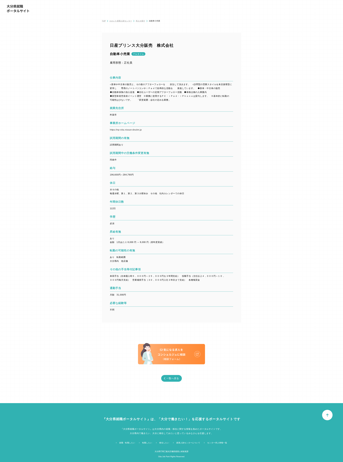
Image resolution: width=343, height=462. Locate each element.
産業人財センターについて (188, 443)
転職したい (147, 443)
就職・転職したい (127, 443)
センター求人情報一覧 (217, 443)
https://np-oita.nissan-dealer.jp (126, 130)
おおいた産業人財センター (120, 21)
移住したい (164, 443)
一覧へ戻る (172, 378)
